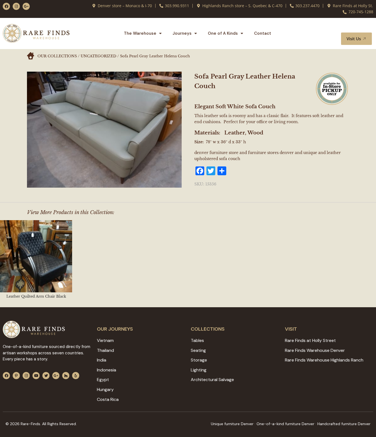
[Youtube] (36, 375)
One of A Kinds (223, 33)
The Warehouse (140, 33)
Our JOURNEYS (115, 329)
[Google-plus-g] (26, 6)
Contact (262, 33)
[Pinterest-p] (16, 375)
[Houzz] (65, 375)
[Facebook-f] (6, 6)
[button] (361, 27)
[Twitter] (46, 375)
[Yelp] (75, 375)
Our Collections (57, 56)
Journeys (182, 33)
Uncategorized (98, 56)
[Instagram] (16, 6)
